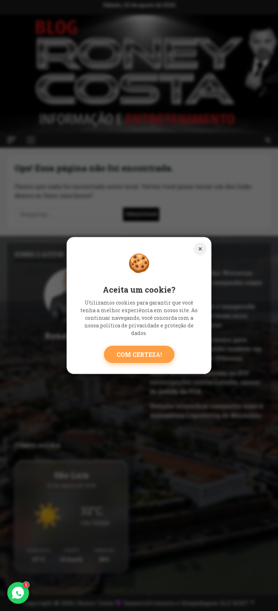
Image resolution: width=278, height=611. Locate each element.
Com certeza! (139, 354)
